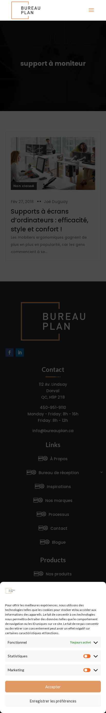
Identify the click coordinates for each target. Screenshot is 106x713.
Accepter (53, 686)
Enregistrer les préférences (53, 701)
